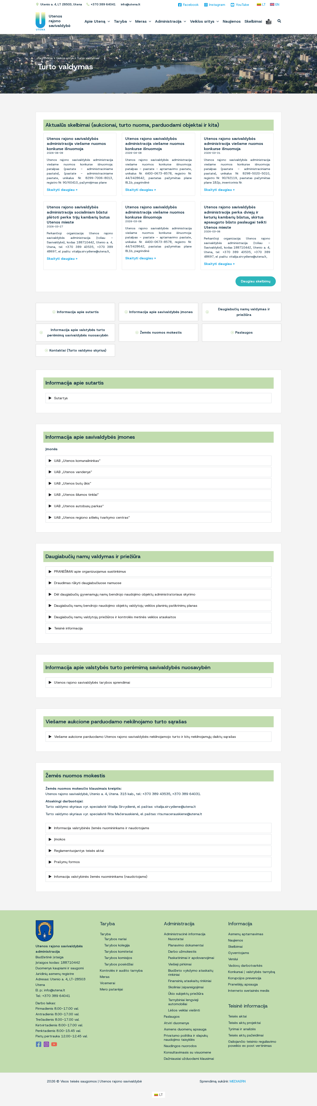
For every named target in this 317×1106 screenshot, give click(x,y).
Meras (105, 976)
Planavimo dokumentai (186, 945)
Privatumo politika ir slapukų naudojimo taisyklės (186, 1037)
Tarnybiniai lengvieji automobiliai (183, 1002)
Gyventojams (238, 953)
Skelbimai (235, 946)
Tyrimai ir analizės (242, 1029)
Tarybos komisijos (118, 957)
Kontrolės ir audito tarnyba (121, 970)
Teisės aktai (237, 1016)
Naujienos (235, 940)
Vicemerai (107, 983)
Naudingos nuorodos (180, 1046)
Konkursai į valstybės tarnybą (251, 972)
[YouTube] (54, 1044)
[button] (107, 21)
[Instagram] (46, 1044)
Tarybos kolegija (117, 945)
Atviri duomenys (176, 1023)
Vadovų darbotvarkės (245, 965)
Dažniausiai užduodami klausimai (189, 1058)
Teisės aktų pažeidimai (246, 1035)
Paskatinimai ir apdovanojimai (191, 957)
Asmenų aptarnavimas (245, 934)
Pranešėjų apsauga (243, 984)
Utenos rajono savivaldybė (60, 21)
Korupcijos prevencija (244, 978)
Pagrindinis (45, 58)
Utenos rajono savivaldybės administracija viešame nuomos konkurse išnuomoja (76, 143)
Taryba (105, 934)
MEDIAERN (238, 1081)
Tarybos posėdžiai (118, 964)
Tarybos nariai (115, 939)
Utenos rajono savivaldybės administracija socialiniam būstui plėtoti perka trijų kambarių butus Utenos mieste (78, 214)
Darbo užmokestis (182, 951)
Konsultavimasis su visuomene (187, 1052)
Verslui (233, 959)
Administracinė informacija (185, 934)
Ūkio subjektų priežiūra (186, 993)
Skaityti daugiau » (62, 189)
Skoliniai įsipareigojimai (186, 987)
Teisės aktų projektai (244, 1022)
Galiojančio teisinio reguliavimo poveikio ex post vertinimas (252, 1043)
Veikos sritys (65, 58)
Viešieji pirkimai (179, 964)
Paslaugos (172, 1016)
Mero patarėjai (111, 989)
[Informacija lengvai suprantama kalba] (268, 21)
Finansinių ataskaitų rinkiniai (189, 981)
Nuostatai (176, 939)
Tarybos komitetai (118, 951)
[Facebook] (39, 1044)
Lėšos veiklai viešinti (184, 1010)
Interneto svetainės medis (248, 990)
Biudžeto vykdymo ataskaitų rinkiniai (190, 972)
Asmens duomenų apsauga (185, 1029)
